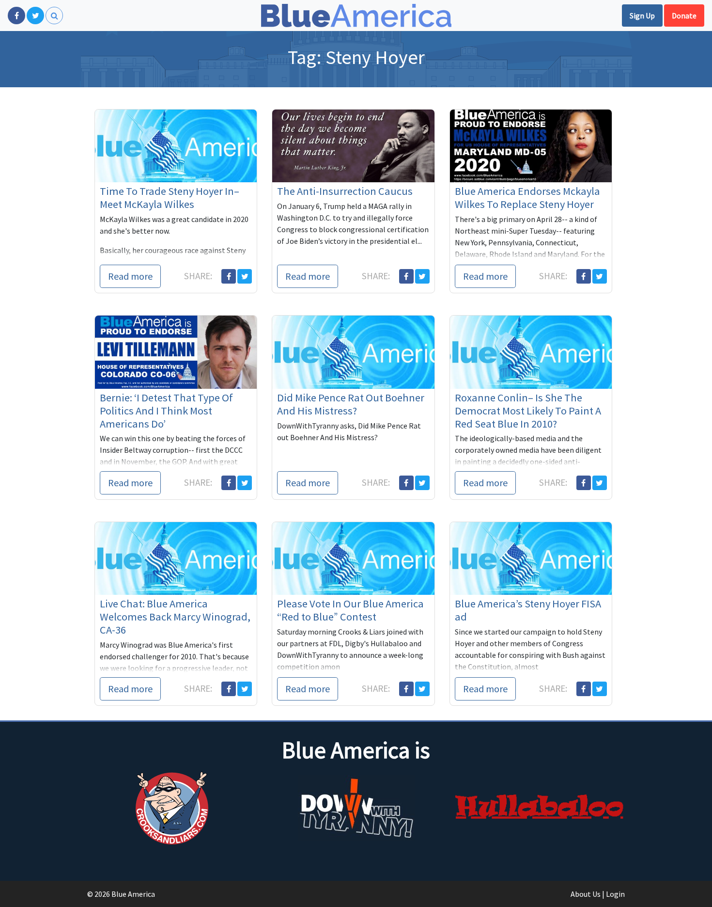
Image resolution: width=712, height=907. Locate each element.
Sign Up (642, 15)
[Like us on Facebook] (16, 15)
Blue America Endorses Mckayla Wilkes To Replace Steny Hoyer (527, 197)
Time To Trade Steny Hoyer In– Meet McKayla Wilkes (169, 197)
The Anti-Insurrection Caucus (345, 191)
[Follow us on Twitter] (35, 15)
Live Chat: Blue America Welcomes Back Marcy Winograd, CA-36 (175, 616)
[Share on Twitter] (244, 276)
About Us (586, 894)
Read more (130, 276)
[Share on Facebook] (228, 276)
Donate (684, 15)
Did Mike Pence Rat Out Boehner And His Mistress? (350, 404)
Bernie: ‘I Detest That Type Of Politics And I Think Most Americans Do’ (166, 410)
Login (615, 894)
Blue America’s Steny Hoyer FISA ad (528, 610)
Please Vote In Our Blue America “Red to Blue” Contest (350, 610)
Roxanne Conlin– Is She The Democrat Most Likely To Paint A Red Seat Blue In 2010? (528, 410)
